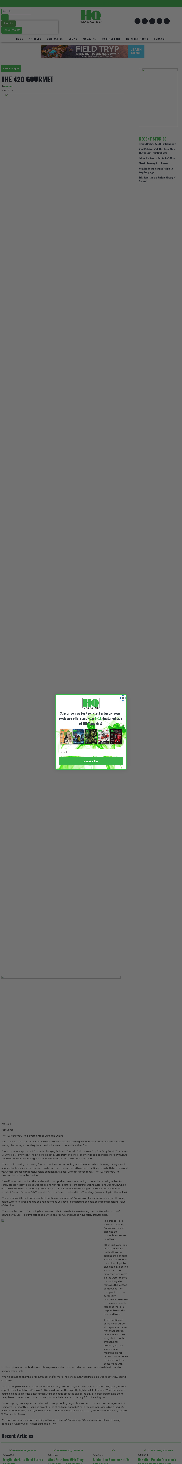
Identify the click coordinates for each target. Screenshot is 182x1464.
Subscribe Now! (91, 761)
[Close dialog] (122, 698)
